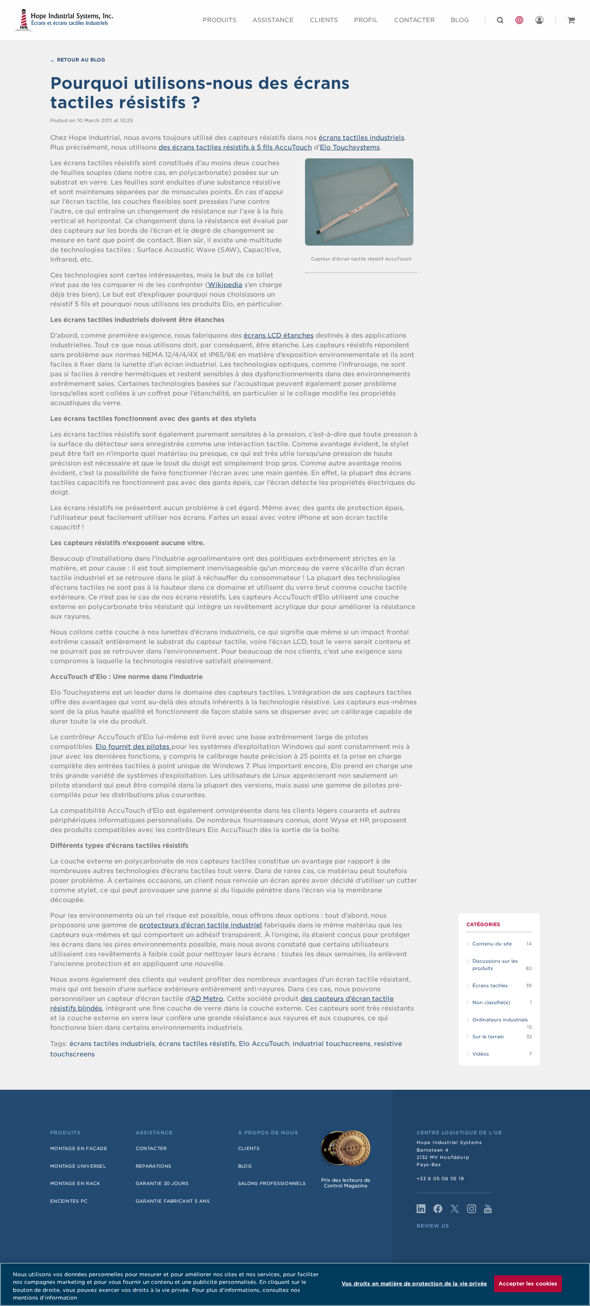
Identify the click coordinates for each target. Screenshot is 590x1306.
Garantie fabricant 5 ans (173, 1201)
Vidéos (480, 1054)
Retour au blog (81, 60)
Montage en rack (75, 1183)
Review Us (433, 1226)
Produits (219, 20)
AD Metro (207, 999)
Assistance (273, 20)
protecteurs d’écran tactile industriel (200, 925)
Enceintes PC (69, 1201)
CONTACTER (414, 20)
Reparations (153, 1166)
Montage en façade (78, 1148)
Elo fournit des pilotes (133, 746)
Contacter (151, 1148)
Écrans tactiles (490, 985)
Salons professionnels (271, 1183)
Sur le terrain (488, 1036)
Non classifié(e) (491, 1002)
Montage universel (78, 1166)
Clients (324, 20)
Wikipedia (225, 285)
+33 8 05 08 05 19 (440, 1178)
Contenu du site (492, 944)
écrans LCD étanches (278, 335)
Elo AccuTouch (264, 1044)
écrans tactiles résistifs (197, 1044)
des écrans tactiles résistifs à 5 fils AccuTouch (235, 147)
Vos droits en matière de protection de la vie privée (414, 1284)
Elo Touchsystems (350, 147)
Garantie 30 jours (162, 1183)
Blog (460, 20)
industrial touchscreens (331, 1044)
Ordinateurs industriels (500, 1020)
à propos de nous (268, 1133)
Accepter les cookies (527, 1284)
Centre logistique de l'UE (459, 1133)
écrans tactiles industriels (361, 137)
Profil (366, 20)
